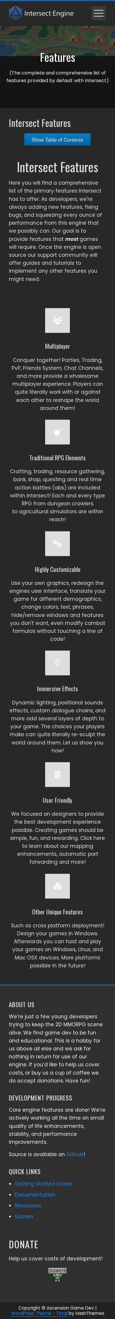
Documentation (35, 1194)
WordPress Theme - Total (39, 1313)
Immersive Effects (57, 688)
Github (74, 1154)
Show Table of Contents (57, 139)
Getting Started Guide (43, 1183)
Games (24, 1216)
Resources (28, 1205)
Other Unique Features (57, 911)
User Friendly (57, 800)
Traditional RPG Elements (57, 457)
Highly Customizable (57, 569)
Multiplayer (57, 345)
